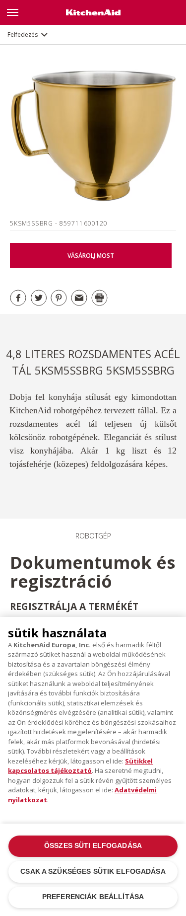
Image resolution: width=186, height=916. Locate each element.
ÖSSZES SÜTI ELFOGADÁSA (93, 845)
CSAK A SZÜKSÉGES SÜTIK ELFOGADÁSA (93, 871)
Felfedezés (22, 34)
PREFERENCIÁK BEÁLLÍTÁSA (93, 897)
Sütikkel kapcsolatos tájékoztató (80, 766)
